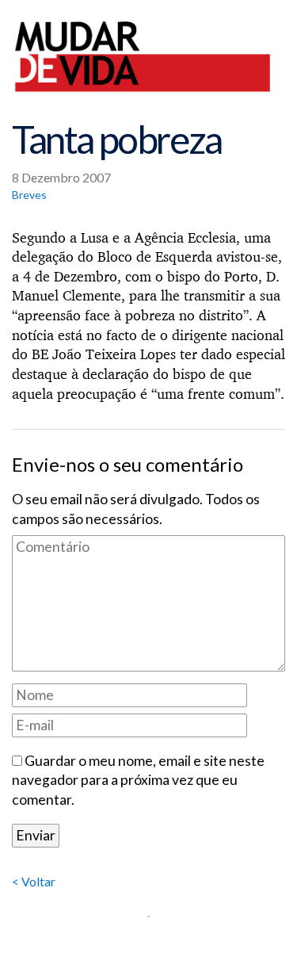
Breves (29, 194)
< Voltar (33, 881)
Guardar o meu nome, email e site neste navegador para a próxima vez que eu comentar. (138, 780)
